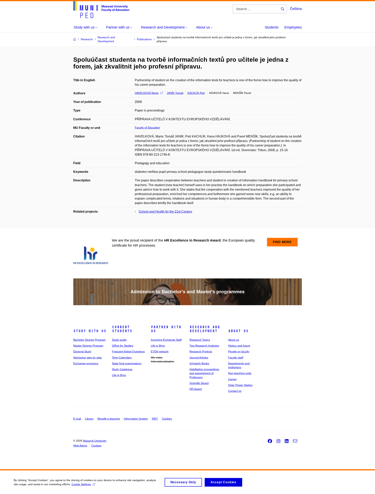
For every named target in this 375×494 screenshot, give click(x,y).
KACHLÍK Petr (196, 93)
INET (155, 418)
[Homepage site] (101, 9)
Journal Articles (198, 357)
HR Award (195, 389)
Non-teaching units (239, 373)
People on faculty (238, 351)
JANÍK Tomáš (175, 93)
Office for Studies (122, 345)
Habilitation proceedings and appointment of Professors (204, 373)
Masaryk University (94, 440)
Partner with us (166, 329)
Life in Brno (119, 375)
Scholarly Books (199, 363)
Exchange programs (85, 363)
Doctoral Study (82, 351)
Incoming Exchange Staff (166, 339)
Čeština (296, 9)
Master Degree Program (88, 345)
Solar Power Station (240, 385)
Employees (293, 27)
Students (272, 27)
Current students (122, 329)
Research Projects (200, 351)
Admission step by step (87, 357)
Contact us (234, 390)
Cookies (167, 418)
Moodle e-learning (108, 418)
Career (232, 379)
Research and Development (204, 329)
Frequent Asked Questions (128, 351)
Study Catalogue (122, 369)
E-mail (77, 418)
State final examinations (126, 363)
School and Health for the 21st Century (165, 211)
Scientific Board (199, 383)
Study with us (89, 331)
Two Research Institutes (204, 345)
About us (238, 331)
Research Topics (199, 339)
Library (89, 418)
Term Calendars (122, 357)
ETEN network (160, 351)
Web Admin (80, 445)
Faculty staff (235, 357)
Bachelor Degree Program (89, 339)
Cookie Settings (81, 484)
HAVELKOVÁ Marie (147, 93)
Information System (136, 418)
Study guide (119, 339)
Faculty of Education (147, 127)
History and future (239, 345)
